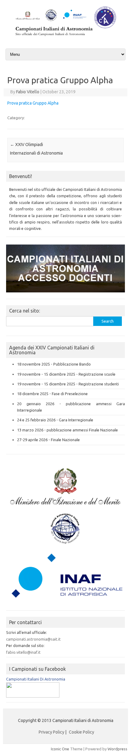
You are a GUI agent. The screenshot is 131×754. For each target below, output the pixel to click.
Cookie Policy (81, 732)
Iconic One (60, 749)
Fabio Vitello (27, 91)
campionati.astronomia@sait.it (33, 639)
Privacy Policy (51, 732)
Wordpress (117, 749)
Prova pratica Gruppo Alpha (32, 103)
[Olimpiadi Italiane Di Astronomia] (32, 696)
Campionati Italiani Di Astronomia (35, 679)
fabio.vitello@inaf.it (23, 652)
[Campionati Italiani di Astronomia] (65, 36)
